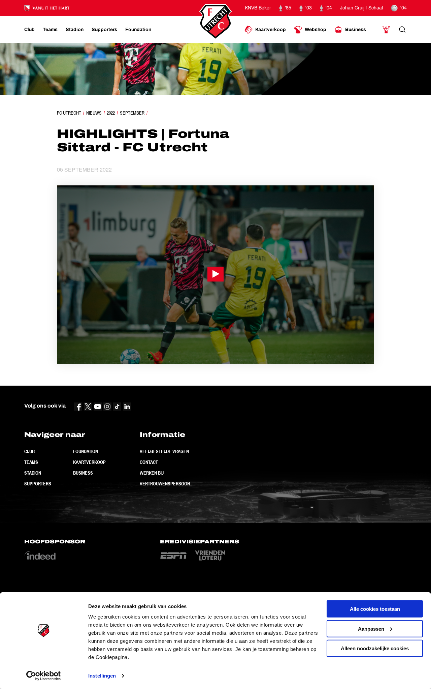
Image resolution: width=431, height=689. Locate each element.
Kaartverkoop (89, 462)
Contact (149, 462)
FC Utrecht (69, 113)
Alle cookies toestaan (375, 609)
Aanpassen (371, 628)
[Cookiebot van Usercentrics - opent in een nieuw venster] (43, 676)
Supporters (37, 484)
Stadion (32, 473)
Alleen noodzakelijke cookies (375, 648)
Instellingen (102, 676)
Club (29, 451)
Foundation (85, 451)
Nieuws (94, 113)
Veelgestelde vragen (164, 451)
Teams (31, 462)
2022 (111, 113)
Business (83, 473)
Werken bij (152, 473)
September (132, 113)
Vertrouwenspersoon (165, 484)
